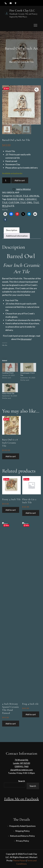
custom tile (17, 202)
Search (21, 781)
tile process (26, 339)
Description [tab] (11, 230)
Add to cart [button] (10, 456)
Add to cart (20, 180)
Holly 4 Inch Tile (8, 393)
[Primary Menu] (35, 25)
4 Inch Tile (21, 195)
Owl (30, 202)
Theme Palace (19, 860)
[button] (36, 89)
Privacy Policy (22, 841)
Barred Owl (15, 199)
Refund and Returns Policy (22, 836)
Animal (34, 195)
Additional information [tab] (17, 236)
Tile (36, 202)
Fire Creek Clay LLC (22, 10)
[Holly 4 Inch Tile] (10, 387)
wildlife (8, 205)
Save (7, 88)
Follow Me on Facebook (21, 799)
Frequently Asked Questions (22, 826)
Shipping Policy (22, 831)
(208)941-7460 (21, 766)
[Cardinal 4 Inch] (10, 367)
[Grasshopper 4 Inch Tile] (28, 367)
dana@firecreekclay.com (21, 769)
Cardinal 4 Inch (7, 373)
